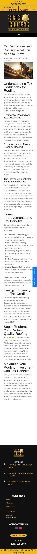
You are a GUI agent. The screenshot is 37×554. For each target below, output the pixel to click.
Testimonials (10, 511)
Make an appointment (18, 535)
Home (8, 499)
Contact (9, 515)
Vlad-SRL (9, 58)
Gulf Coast (18, 1)
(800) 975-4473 (29, 10)
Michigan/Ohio (9, 7)
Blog (24, 58)
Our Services (10, 506)
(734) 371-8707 (10, 10)
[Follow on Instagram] (20, 528)
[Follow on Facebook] (16, 528)
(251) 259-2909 (19, 4)
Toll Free (28, 7)
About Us (9, 503)
